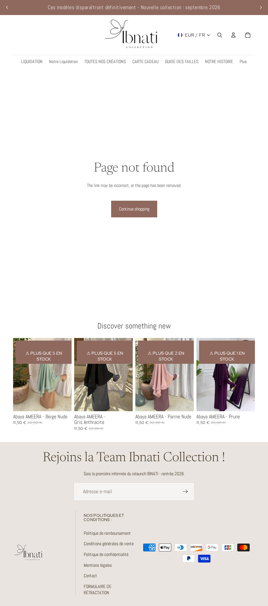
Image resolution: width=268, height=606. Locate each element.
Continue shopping (134, 209)
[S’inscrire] (185, 491)
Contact (90, 576)
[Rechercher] (219, 35)
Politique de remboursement (107, 533)
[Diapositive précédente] (7, 7)
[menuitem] (243, 62)
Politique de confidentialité (106, 554)
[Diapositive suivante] (261, 7)
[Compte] (233, 35)
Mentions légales (98, 565)
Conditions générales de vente (109, 544)
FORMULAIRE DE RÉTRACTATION (97, 589)
